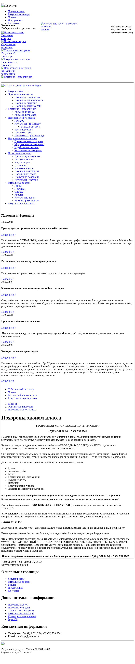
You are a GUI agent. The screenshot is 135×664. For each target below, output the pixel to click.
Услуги (12, 17)
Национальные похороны (22, 138)
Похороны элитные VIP (27, 106)
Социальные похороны (21, 610)
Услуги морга (22, 162)
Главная (12, 403)
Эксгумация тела (24, 159)
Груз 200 (19, 120)
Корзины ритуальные (26, 200)
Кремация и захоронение (22, 108)
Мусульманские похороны (29, 144)
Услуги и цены (16, 11)
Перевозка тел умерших (21, 117)
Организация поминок (27, 156)
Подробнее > (8, 234)
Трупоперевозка (23, 129)
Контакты (13, 23)
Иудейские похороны (26, 147)
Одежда (18, 191)
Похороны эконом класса (28, 100)
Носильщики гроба (25, 174)
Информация (15, 20)
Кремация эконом (24, 111)
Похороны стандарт (25, 103)
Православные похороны (28, 141)
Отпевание (20, 165)
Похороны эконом (18, 604)
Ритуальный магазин (26, 179)
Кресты (18, 194)
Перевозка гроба (23, 132)
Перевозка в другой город (29, 135)
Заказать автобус (30, 126)
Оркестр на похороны (26, 176)
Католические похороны (28, 150)
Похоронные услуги (19, 153)
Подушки (19, 188)
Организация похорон (20, 94)
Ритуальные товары (19, 14)
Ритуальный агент (18, 91)
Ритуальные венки (24, 197)
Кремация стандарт (25, 114)
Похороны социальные (27, 97)
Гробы (18, 185)
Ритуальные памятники (21, 203)
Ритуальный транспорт (27, 123)
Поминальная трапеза (26, 171)
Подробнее (7, 251)
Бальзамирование (24, 168)
